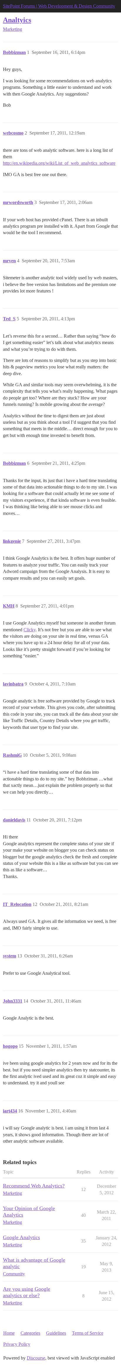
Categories (30, 1333)
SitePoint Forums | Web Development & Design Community (59, 6)
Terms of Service (87, 1333)
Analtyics (17, 20)
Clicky (29, 629)
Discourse (36, 1357)
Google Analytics (21, 1237)
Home (9, 1333)
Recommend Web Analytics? (34, 1186)
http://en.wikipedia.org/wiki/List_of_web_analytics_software (59, 163)
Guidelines (56, 1333)
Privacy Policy (16, 1344)
